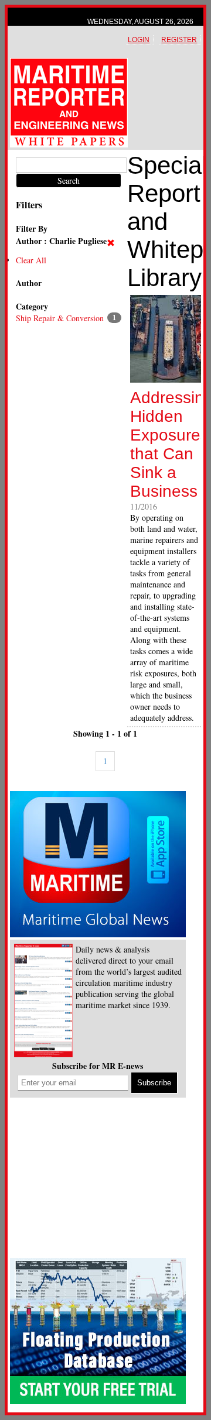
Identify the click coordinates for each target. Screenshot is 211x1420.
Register (179, 40)
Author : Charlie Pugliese (61, 241)
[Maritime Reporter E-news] (43, 1002)
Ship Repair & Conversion (60, 318)
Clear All (31, 260)
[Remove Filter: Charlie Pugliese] (112, 243)
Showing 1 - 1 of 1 (105, 733)
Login (138, 40)
